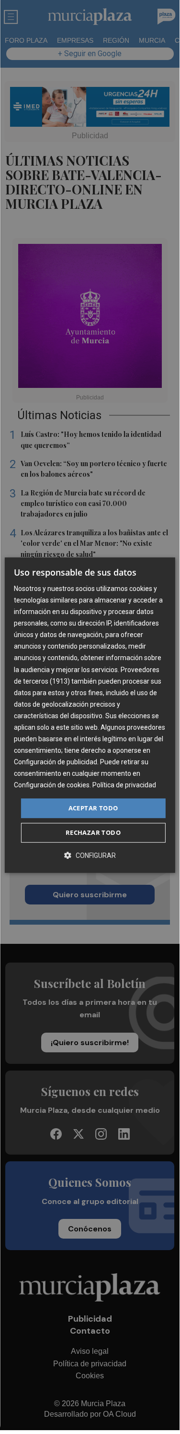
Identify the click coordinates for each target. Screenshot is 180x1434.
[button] (90, 855)
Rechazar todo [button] (93, 832)
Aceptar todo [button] (93, 808)
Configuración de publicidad (55, 762)
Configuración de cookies (52, 785)
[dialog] (89, 715)
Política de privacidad (124, 785)
